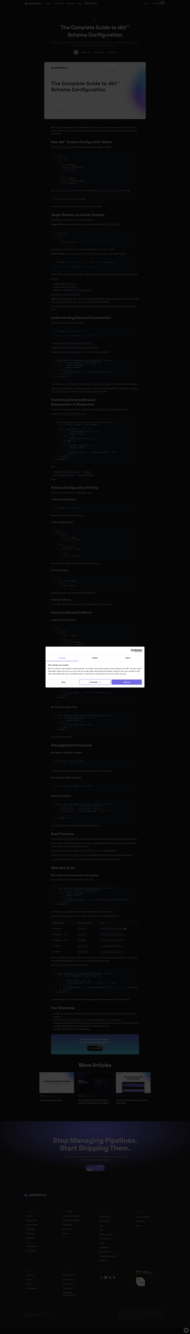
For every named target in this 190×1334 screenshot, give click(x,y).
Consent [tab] (62, 658)
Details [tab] (95, 658)
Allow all (126, 682)
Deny (63, 682)
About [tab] (128, 658)
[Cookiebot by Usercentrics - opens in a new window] (132, 650)
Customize (94, 682)
